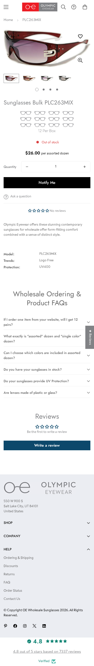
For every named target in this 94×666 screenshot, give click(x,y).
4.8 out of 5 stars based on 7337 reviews (47, 652)
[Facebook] (15, 626)
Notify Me (47, 182)
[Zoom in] (80, 60)
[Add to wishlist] (80, 36)
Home (8, 20)
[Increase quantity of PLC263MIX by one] (84, 166)
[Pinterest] (5, 626)
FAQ (7, 582)
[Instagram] (25, 626)
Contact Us (12, 599)
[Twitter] (34, 626)
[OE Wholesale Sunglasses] (40, 7)
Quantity (10, 166)
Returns (9, 574)
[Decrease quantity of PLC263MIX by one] (27, 166)
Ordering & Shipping (19, 558)
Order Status (13, 591)
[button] (84, 7)
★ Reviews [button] (90, 337)
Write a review (47, 445)
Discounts (11, 566)
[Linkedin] (44, 626)
